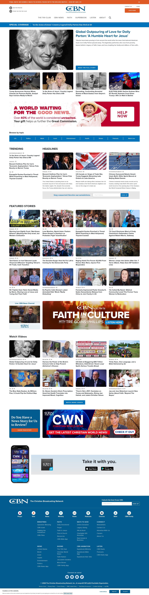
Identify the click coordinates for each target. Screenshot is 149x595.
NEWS (39, 546)
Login (138, 6)
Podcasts (115, 138)
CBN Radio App (102, 555)
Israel (55, 138)
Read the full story (87, 68)
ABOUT (102, 17)
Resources (61, 536)
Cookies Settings (97, 586)
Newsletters (101, 525)
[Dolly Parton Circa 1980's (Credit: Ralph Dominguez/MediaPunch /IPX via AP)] (41, 50)
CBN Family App (63, 565)
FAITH (69, 17)
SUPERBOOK (81, 17)
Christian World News (62, 553)
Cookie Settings (103, 591)
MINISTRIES (41, 522)
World (42, 138)
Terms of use (42, 586)
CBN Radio (101, 549)
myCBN (106, 586)
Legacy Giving (82, 528)
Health (87, 138)
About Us (100, 536)
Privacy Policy (51, 586)
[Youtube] (67, 577)
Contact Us (128, 6)
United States (42, 549)
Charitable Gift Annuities (82, 534)
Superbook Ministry (84, 549)
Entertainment (71, 138)
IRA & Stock (81, 530)
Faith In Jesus (62, 530)
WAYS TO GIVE (83, 522)
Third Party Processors (85, 586)
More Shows (61, 563)
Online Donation (83, 525)
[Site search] (110, 18)
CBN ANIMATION (83, 546)
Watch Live (131, 138)
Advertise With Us (103, 530)
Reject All (114, 591)
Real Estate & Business (82, 539)
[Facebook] (72, 577)
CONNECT (101, 522)
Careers (99, 533)
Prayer (59, 528)
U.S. (15, 138)
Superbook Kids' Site (84, 557)
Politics (28, 138)
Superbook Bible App (83, 553)
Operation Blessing (44, 525)
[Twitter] (82, 577)
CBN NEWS (59, 17)
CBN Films (41, 535)
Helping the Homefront (41, 531)
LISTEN (93, 17)
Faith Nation (61, 557)
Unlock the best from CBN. (112, 500)
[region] (74, 591)
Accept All (125, 591)
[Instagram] (77, 577)
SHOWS (60, 546)
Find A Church (62, 533)
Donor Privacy (61, 586)
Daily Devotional (63, 525)
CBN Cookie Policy (72, 586)
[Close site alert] (139, 2)
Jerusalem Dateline (64, 560)
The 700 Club (44, 17)
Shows (101, 138)
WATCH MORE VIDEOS (74, 402)
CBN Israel (41, 528)
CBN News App (42, 566)
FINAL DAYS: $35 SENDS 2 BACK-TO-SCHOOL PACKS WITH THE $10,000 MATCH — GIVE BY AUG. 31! (45, 2)
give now (132, 10)
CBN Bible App (62, 539)
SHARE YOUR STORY (25, 430)
